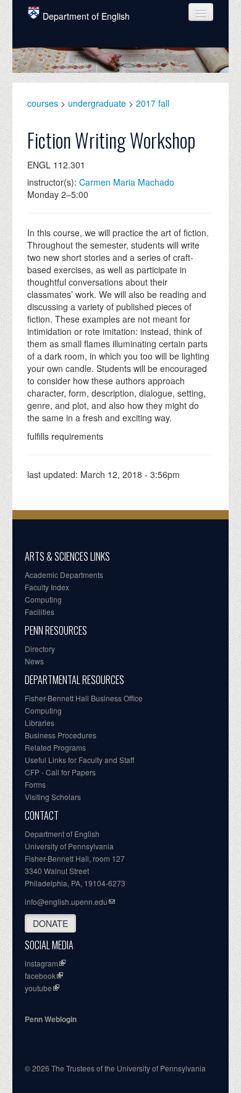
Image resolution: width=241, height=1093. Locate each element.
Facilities (39, 611)
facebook (40, 975)
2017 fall (152, 103)
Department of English (86, 16)
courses (42, 103)
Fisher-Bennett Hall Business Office (84, 698)
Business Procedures (60, 735)
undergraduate (97, 103)
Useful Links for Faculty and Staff (79, 759)
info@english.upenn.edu (66, 901)
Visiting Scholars (53, 796)
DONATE (50, 923)
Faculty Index (47, 587)
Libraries (39, 722)
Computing (43, 599)
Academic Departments (64, 574)
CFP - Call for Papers (60, 772)
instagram (41, 963)
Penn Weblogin (51, 1019)
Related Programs (55, 747)
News (34, 661)
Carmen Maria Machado (126, 182)
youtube (38, 988)
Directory (40, 648)
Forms (35, 784)
